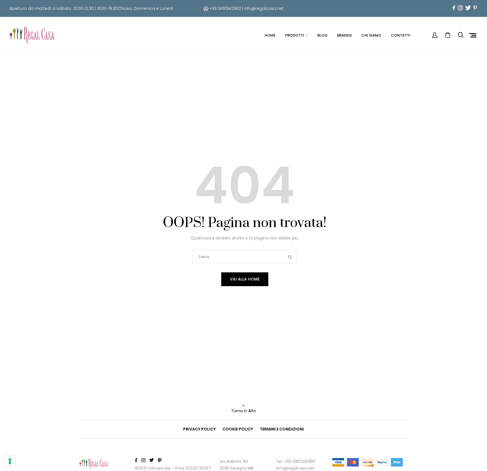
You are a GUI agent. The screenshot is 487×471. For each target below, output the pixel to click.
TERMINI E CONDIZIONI (282, 429)
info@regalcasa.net (264, 8)
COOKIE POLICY (237, 429)
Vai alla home (245, 279)
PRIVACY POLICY (199, 429)
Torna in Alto (243, 411)
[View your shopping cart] (447, 35)
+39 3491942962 (224, 8)
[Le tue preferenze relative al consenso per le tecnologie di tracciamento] (10, 461)
